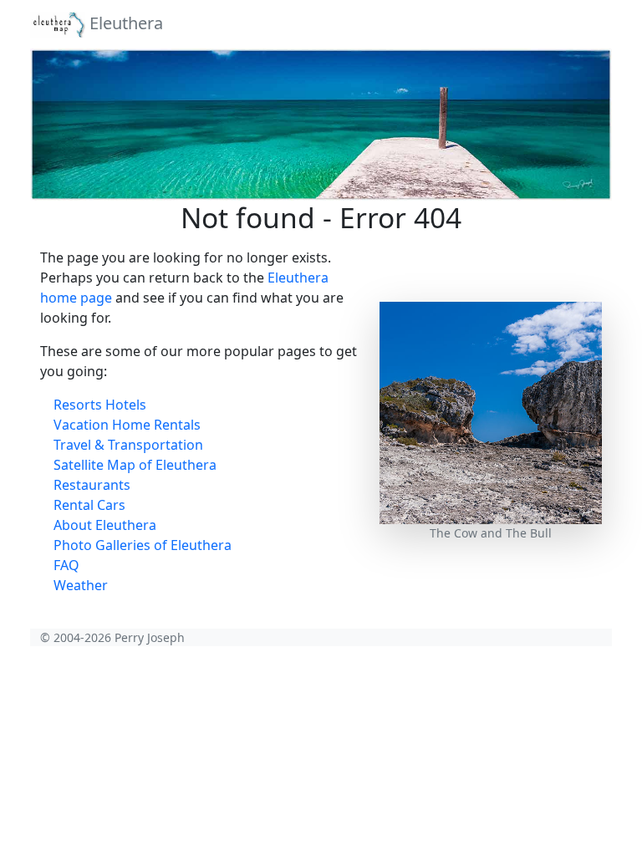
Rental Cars (89, 505)
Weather (81, 585)
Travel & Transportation (128, 445)
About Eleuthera (105, 525)
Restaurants (92, 485)
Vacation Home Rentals (127, 424)
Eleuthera (124, 23)
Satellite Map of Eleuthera (135, 465)
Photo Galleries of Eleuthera (143, 545)
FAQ (66, 565)
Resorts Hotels (100, 404)
